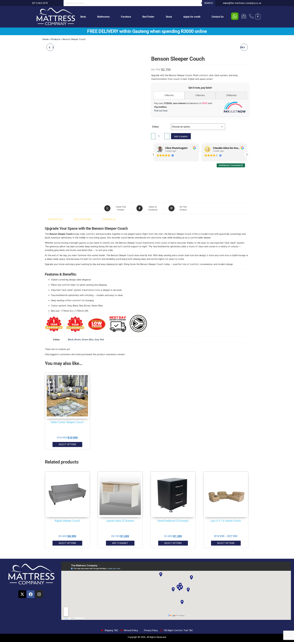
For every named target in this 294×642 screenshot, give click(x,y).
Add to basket (181, 136)
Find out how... (161, 110)
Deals (169, 16)
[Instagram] (39, 594)
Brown (77, 339)
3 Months (169, 95)
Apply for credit (191, 16)
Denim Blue (87, 339)
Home (46, 39)
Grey (96, 339)
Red (102, 339)
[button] (247, 154)
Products (55, 39)
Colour (155, 126)
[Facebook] (30, 594)
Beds (83, 16)
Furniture (126, 16)
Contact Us (218, 16)
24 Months (231, 95)
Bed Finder (148, 16)
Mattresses (103, 16)
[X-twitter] (22, 594)
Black (70, 339)
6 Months (200, 95)
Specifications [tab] (82, 219)
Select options (67, 444)
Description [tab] (55, 219)
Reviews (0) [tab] (109, 219)
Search (208, 3)
